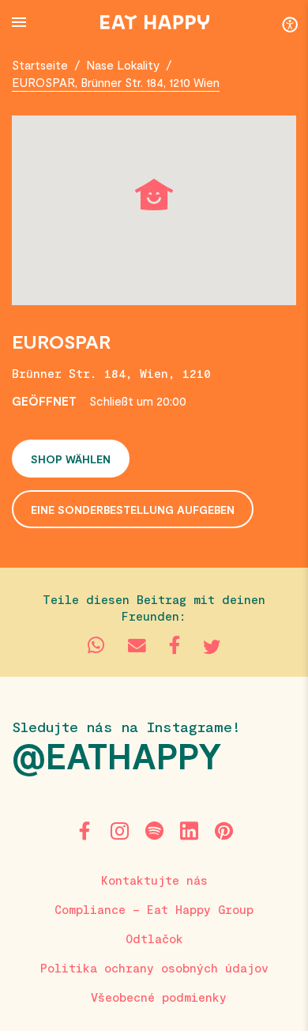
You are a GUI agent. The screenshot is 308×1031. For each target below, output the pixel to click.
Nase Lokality (123, 65)
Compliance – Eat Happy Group (154, 909)
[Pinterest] (223, 830)
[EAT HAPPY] (154, 22)
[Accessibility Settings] (290, 24)
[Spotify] (154, 830)
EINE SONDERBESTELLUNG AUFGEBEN (133, 509)
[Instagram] (119, 830)
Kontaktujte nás (154, 880)
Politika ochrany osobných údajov (154, 968)
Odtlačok (154, 938)
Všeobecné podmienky (159, 997)
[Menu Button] (19, 22)
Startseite (40, 65)
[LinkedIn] (188, 830)
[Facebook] (84, 830)
